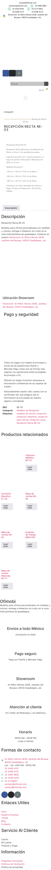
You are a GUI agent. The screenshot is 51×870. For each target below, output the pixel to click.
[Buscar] (46, 84)
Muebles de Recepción (28, 410)
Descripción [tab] (11, 208)
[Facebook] (6, 73)
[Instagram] (12, 73)
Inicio (7, 119)
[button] (25, 98)
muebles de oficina (26, 413)
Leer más (30, 468)
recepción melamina (27, 416)
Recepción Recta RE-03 (28, 423)
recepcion (41, 413)
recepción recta (37, 420)
